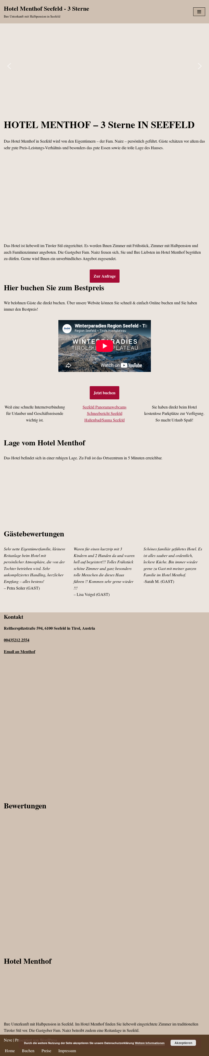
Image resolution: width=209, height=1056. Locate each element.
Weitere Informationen (150, 1043)
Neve (8, 1040)
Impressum (67, 1050)
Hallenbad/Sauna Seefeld (104, 420)
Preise (46, 1050)
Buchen (28, 1050)
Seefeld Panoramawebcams (104, 407)
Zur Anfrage (105, 276)
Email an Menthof (19, 651)
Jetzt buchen (104, 393)
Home (10, 1050)
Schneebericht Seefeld (104, 413)
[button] (9, 66)
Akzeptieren (183, 1042)
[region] (104, 66)
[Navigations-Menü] (199, 11)
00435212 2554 (16, 640)
